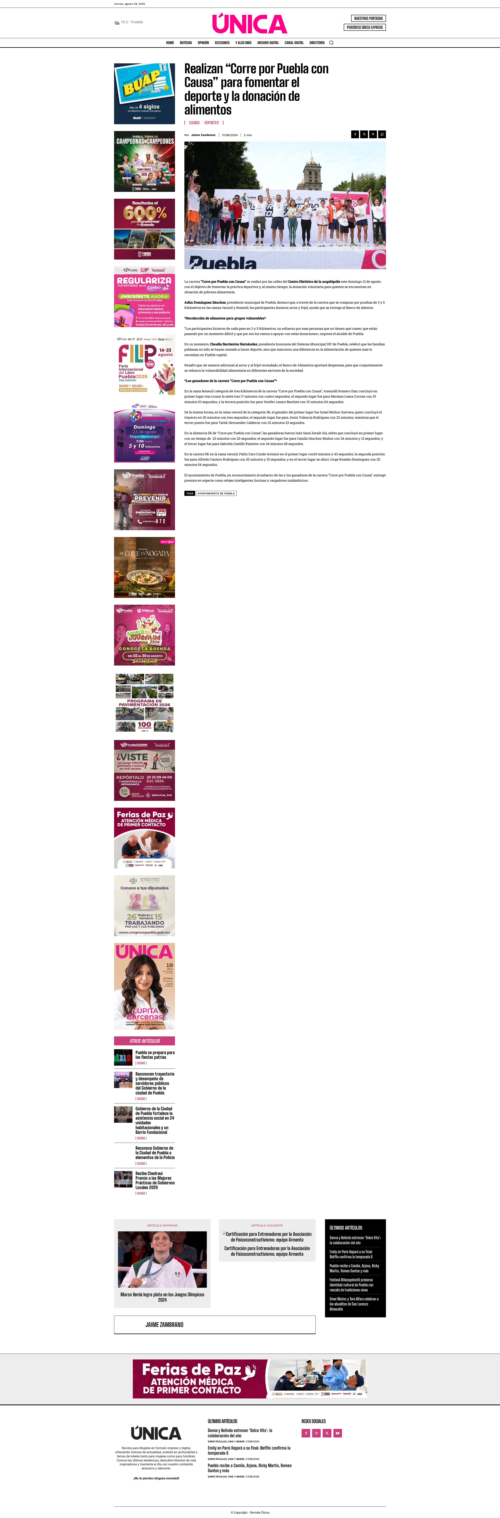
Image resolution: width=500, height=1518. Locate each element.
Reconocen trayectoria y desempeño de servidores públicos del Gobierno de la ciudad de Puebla (155, 1083)
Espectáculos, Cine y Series (226, 1441)
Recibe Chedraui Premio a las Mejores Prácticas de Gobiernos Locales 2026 (155, 1180)
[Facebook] (355, 134)
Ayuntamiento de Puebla (216, 493)
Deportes (211, 123)
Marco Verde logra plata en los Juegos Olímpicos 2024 (162, 1297)
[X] (364, 134)
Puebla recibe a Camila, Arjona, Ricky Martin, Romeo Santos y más (354, 1268)
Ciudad (141, 1063)
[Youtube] (337, 1433)
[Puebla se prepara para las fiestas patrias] (123, 1057)
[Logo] (250, 23)
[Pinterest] (373, 134)
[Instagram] (316, 1433)
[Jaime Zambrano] (132, 1325)
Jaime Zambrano (203, 135)
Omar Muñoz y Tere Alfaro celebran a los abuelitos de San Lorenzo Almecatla (354, 1303)
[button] (331, 42)
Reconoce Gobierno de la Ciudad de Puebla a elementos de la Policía (155, 1152)
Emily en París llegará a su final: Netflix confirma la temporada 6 (351, 1254)
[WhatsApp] (382, 134)
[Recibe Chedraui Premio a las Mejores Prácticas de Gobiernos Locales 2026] (123, 1179)
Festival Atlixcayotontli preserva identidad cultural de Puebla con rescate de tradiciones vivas (351, 1284)
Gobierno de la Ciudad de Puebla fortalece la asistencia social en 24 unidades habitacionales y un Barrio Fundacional (155, 1120)
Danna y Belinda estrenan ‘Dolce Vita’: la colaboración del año (355, 1240)
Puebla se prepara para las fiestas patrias (155, 1055)
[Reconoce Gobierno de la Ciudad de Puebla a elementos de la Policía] (123, 1154)
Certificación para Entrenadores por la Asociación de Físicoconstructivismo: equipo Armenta (267, 1251)
